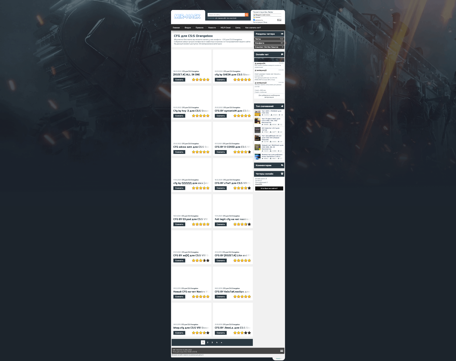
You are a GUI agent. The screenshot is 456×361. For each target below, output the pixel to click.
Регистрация (258, 22)
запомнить (259, 20)
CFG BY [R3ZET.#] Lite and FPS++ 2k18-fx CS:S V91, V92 (233, 255)
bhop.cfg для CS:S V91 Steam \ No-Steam (191, 328)
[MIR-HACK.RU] (187, 18)
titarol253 (258, 184)
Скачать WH (222, 18)
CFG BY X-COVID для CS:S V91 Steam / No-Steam (233, 147)
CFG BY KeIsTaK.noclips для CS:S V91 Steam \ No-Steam (233, 291)
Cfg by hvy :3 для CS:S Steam (191, 111)
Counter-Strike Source (269, 47)
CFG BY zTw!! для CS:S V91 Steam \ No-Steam (233, 183)
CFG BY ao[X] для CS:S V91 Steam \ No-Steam (191, 255)
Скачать (179, 80)
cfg (216, 18)
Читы (269, 39)
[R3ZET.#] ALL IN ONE (186, 74)
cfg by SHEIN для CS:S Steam (233, 74)
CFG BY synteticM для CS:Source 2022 (233, 111)
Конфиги (269, 43)
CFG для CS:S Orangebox (190, 71)
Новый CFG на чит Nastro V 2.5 (191, 291)
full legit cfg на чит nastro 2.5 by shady (233, 219)
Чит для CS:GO (231, 18)
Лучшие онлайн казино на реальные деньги (188, 355)
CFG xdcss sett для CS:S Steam (191, 147)
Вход (265, 22)
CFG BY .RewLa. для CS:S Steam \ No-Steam (233, 328)
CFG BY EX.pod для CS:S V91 (190, 219)
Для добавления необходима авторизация (269, 96)
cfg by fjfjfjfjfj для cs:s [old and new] (191, 183)
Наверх (278, 358)
